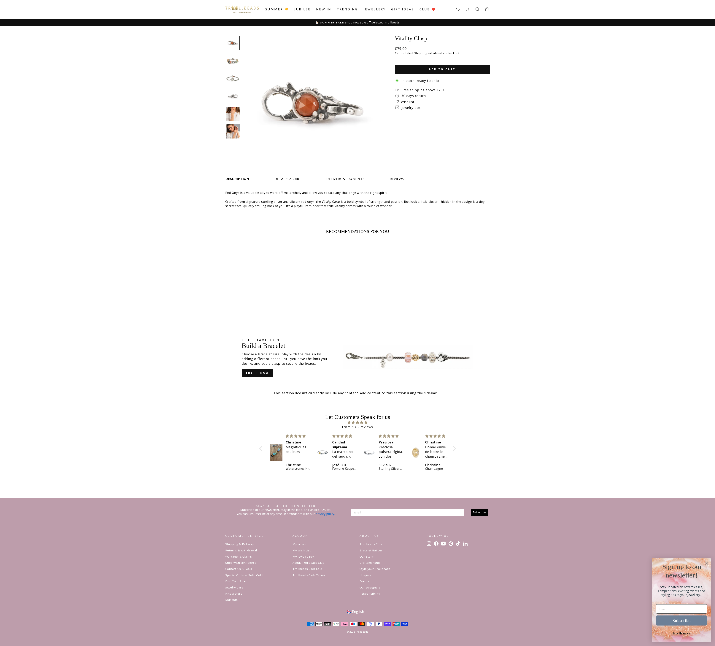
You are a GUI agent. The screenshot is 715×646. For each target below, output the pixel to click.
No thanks (681, 633)
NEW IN (323, 9)
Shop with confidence (240, 562)
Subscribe (479, 512)
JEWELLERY (375, 9)
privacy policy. (325, 514)
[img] (358, 422)
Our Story (367, 556)
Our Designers (370, 587)
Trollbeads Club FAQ (307, 569)
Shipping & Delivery (239, 544)
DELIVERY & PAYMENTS (345, 178)
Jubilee (302, 9)
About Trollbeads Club (309, 562)
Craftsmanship (370, 562)
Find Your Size (235, 581)
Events (364, 581)
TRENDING (347, 9)
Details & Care (287, 178)
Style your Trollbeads (375, 569)
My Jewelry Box (303, 556)
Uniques (365, 575)
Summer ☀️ (277, 9)
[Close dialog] (706, 563)
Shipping (420, 53)
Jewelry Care (234, 587)
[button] (261, 448)
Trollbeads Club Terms (309, 575)
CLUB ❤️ (428, 9)
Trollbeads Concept (374, 544)
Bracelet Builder (371, 550)
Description (237, 178)
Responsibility (370, 593)
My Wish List (302, 550)
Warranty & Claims (238, 556)
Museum (231, 600)
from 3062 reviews (357, 427)
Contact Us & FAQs (238, 569)
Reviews (397, 178)
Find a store (233, 593)
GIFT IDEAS (402, 9)
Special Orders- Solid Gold (244, 575)
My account (301, 544)
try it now (257, 372)
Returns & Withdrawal (241, 550)
